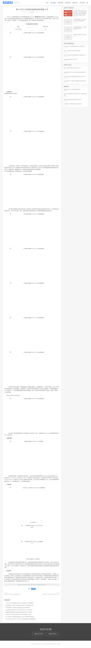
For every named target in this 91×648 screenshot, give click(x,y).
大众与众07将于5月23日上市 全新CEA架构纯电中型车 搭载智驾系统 (21, 619)
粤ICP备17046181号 (52, 644)
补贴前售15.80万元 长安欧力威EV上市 (51, 594)
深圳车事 (60, 2)
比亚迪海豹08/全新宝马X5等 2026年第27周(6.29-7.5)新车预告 (19, 610)
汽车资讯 (82, 2)
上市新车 (33, 588)
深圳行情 (74, 2)
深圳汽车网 (8, 2)
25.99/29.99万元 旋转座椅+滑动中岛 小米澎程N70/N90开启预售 (19, 603)
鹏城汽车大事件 (38, 634)
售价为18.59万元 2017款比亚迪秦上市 (12, 594)
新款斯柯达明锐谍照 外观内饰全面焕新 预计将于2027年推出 (19, 612)
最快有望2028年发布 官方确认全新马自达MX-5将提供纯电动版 (19, 605)
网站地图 (58, 644)
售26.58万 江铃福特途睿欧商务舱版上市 (32, 9)
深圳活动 (67, 2)
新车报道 (53, 2)
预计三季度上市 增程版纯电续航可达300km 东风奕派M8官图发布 (20, 616)
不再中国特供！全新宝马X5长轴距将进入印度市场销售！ (18, 607)
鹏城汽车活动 (53, 634)
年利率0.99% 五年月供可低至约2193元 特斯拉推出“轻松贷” (19, 614)
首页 (47, 2)
